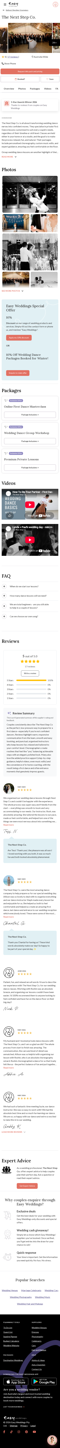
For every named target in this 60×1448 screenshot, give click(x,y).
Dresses (35, 1332)
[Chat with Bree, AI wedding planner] (52, 1440)
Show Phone (10, 63)
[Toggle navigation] (5, 5)
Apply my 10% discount (19, 338)
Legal (33, 1425)
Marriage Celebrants (31, 1290)
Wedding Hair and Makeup (30, 1303)
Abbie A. (14, 1074)
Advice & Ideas (38, 1360)
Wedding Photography (21, 1297)
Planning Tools (11, 1322)
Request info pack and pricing (30, 71)
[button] (30, 586)
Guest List (8, 1332)
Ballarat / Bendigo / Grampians (17, 10)
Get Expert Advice (27, 1186)
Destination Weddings (13, 1360)
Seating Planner (10, 1336)
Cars (34, 1345)
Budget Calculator (11, 1341)
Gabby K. (12, 1126)
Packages (35, 88)
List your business (12, 1407)
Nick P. (11, 1009)
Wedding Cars (51, 1290)
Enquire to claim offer (18, 373)
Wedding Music (42, 1297)
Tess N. (10, 831)
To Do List (7, 1327)
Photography (37, 1336)
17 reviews (13, 56)
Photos (22, 88)
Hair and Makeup (39, 1350)
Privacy (24, 1425)
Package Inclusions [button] (29, 415)
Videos (47, 88)
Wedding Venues (10, 1290)
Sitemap (14, 1425)
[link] (4, 1431)
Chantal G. (14, 923)
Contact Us (37, 1369)
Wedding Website (11, 1345)
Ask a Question (38, 1365)
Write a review (30, 673)
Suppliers (36, 1322)
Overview (9, 88)
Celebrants (36, 1341)
